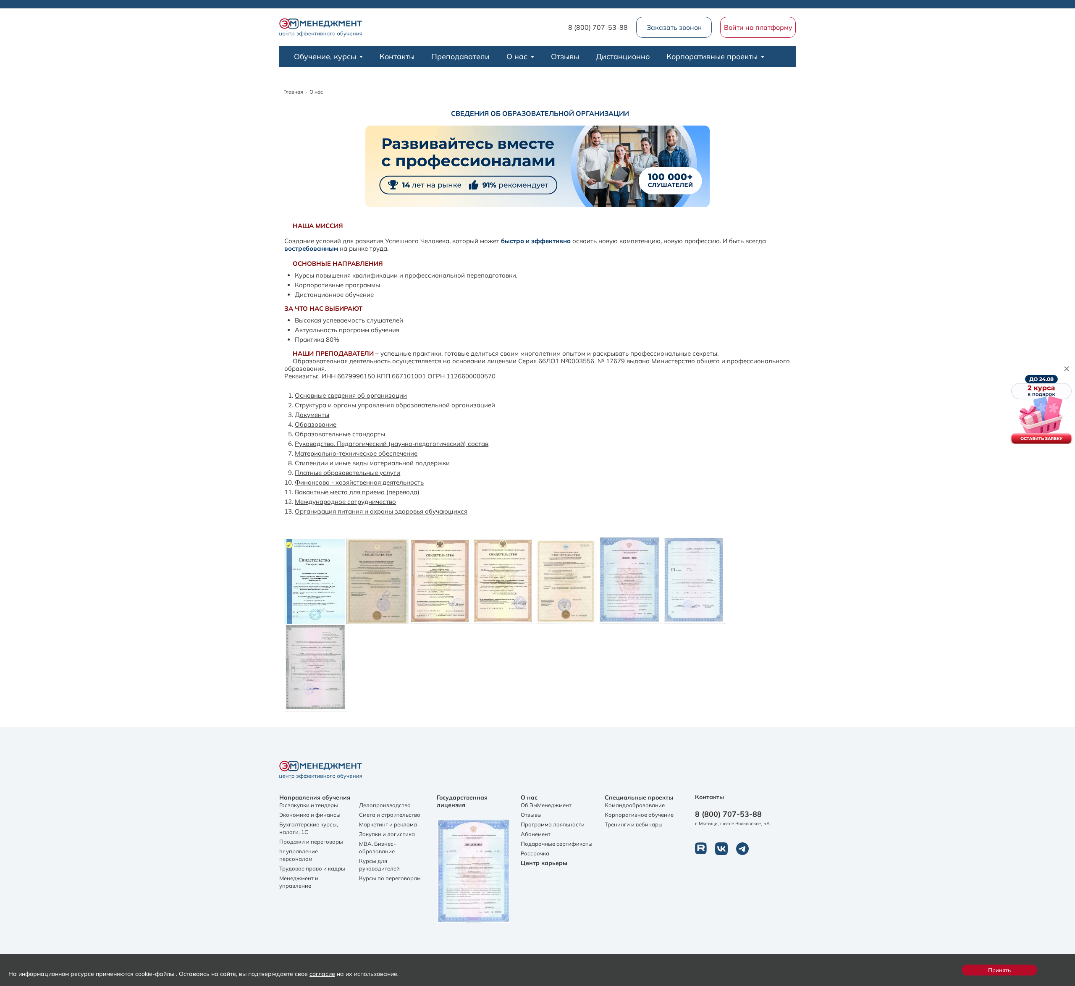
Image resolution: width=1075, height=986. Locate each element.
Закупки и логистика (387, 834)
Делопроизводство (385, 805)
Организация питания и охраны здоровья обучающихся (381, 511)
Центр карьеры (544, 863)
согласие (322, 973)
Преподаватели (460, 56)
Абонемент (536, 834)
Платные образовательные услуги (347, 473)
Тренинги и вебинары (634, 824)
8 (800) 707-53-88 (598, 27)
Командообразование (635, 805)
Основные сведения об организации (351, 395)
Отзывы (565, 56)
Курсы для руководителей (379, 865)
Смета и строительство (389, 814)
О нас (516, 56)
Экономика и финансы (310, 814)
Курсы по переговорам (390, 878)
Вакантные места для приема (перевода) (357, 492)
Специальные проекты (639, 797)
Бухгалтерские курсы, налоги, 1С (308, 828)
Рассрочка (535, 853)
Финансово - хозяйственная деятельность (359, 482)
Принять (999, 970)
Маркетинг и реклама (388, 824)
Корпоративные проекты (712, 56)
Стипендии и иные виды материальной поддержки (372, 463)
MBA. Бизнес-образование (377, 847)
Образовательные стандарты (340, 434)
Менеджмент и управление (298, 882)
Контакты (397, 56)
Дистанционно (623, 56)
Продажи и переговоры (311, 841)
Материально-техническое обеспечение (356, 453)
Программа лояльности (553, 824)
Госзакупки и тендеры (308, 805)
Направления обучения (314, 797)
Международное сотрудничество (345, 502)
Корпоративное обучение (639, 814)
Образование (315, 424)
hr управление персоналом (298, 855)
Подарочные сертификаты (557, 843)
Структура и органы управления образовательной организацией (395, 405)
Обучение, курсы (325, 56)
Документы (312, 415)
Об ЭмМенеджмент (546, 805)
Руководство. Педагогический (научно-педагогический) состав (391, 444)
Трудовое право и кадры (312, 868)
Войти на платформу (758, 27)
